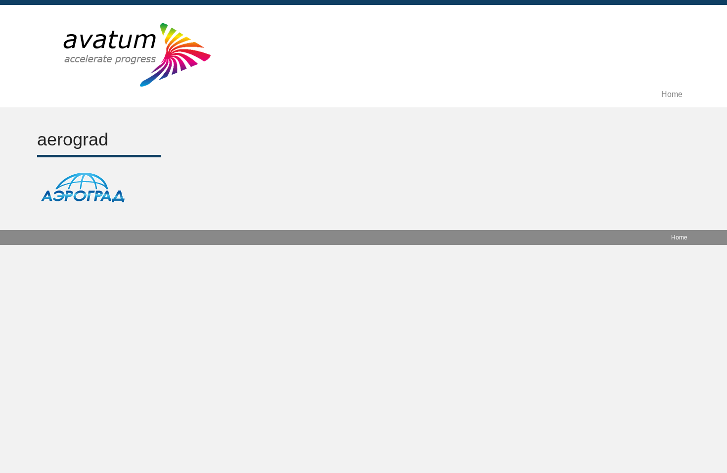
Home (671, 94)
